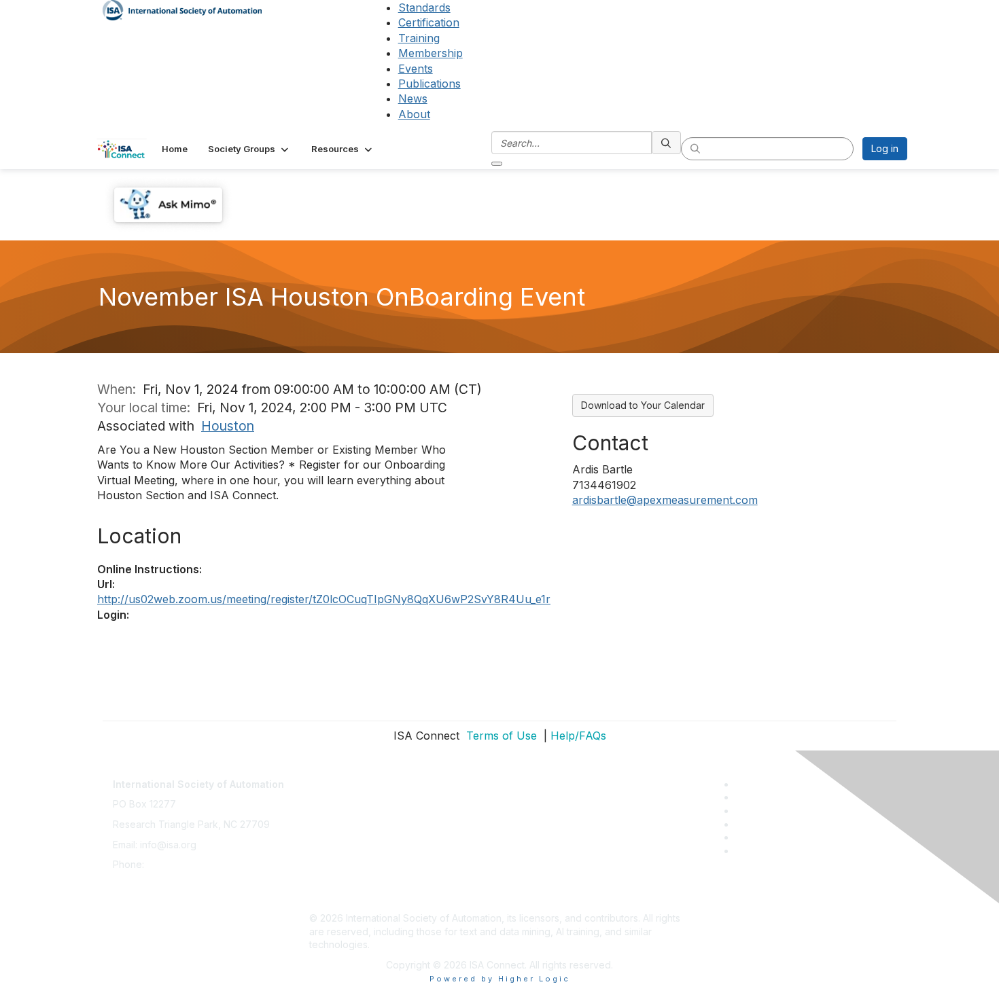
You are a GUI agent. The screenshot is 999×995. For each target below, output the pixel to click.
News (412, 98)
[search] (667, 142)
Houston (227, 426)
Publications (429, 83)
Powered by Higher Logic (500, 978)
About (414, 114)
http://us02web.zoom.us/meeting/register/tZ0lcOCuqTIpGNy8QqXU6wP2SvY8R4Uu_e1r (323, 599)
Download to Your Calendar (643, 405)
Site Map (329, 897)
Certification (428, 22)
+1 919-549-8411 (183, 864)
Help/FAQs (578, 735)
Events (415, 68)
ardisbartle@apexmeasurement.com (665, 500)
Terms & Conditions (352, 838)
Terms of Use (500, 735)
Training (419, 38)
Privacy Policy (340, 817)
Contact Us (333, 777)
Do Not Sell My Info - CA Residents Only (398, 878)
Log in (884, 148)
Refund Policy (340, 857)
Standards (424, 7)
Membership (430, 53)
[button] (249, 149)
